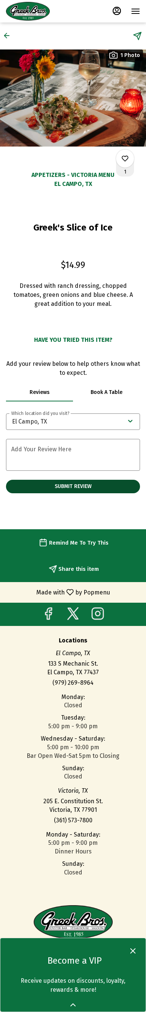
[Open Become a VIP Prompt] (73, 1004)
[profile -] (116, 10)
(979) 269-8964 (73, 682)
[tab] (39, 392)
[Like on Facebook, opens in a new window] (48, 616)
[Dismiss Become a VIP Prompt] (133, 951)
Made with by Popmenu (58, 592)
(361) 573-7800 (73, 820)
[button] (9, 35)
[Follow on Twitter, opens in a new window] (73, 616)
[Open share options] (137, 35)
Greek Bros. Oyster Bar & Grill (73, 922)
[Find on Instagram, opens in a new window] (97, 616)
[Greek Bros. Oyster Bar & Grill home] (39, 11)
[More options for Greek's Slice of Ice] (125, 159)
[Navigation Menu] (135, 11)
